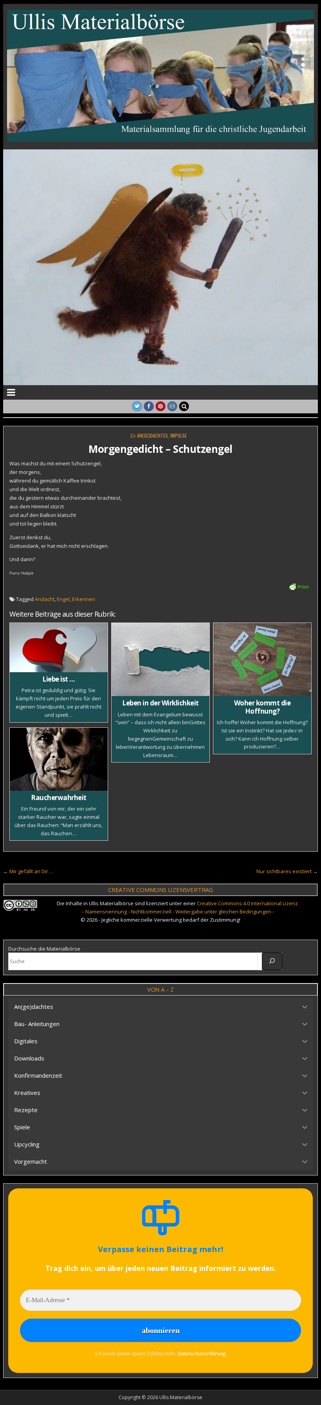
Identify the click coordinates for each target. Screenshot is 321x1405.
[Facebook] (148, 406)
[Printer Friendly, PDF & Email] (299, 586)
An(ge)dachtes (152, 435)
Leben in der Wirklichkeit (160, 702)
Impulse (178, 435)
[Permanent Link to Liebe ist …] (59, 647)
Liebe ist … (58, 679)
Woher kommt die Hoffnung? (262, 706)
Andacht (44, 599)
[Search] (184, 406)
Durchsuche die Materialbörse (44, 948)
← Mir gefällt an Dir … (28, 871)
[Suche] (272, 961)
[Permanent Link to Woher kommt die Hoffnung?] (262, 659)
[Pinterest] (160, 406)
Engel (63, 599)
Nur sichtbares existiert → (287, 871)
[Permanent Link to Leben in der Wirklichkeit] (160, 659)
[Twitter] (137, 406)
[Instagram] (172, 406)
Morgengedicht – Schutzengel (160, 449)
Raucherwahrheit (59, 797)
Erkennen (83, 599)
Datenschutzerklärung (201, 1353)
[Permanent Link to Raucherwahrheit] (59, 759)
